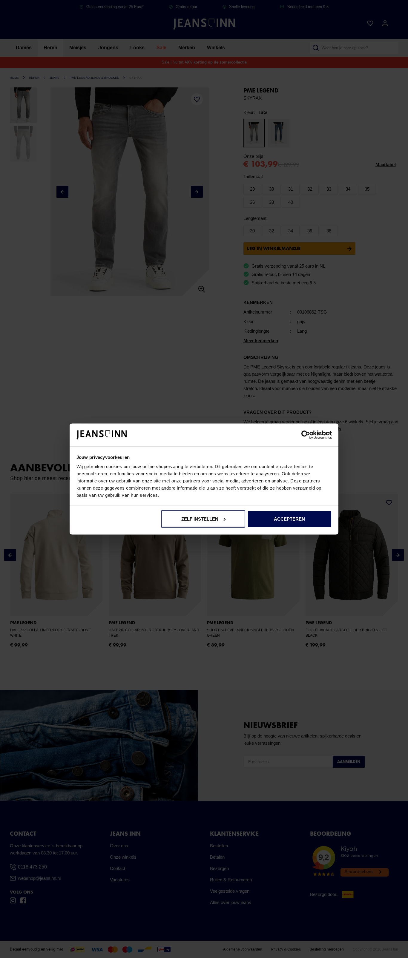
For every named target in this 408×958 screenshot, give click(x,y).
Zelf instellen (199, 518)
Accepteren (289, 518)
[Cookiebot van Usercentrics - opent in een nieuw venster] (306, 435)
